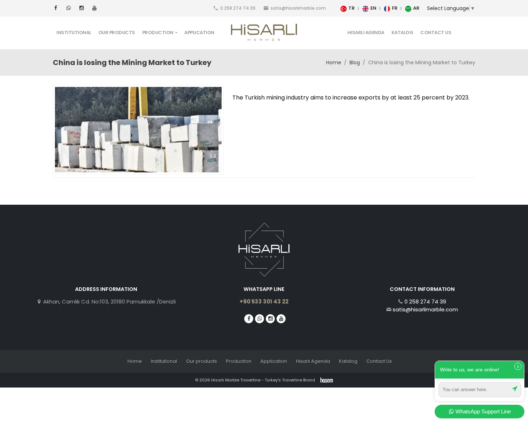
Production (238, 361)
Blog (354, 62)
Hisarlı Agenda (365, 32)
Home (333, 62)
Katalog (402, 32)
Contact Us (435, 32)
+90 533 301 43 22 (264, 301)
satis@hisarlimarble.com (425, 309)
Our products (116, 32)
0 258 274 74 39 (425, 301)
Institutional (73, 32)
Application (199, 32)
